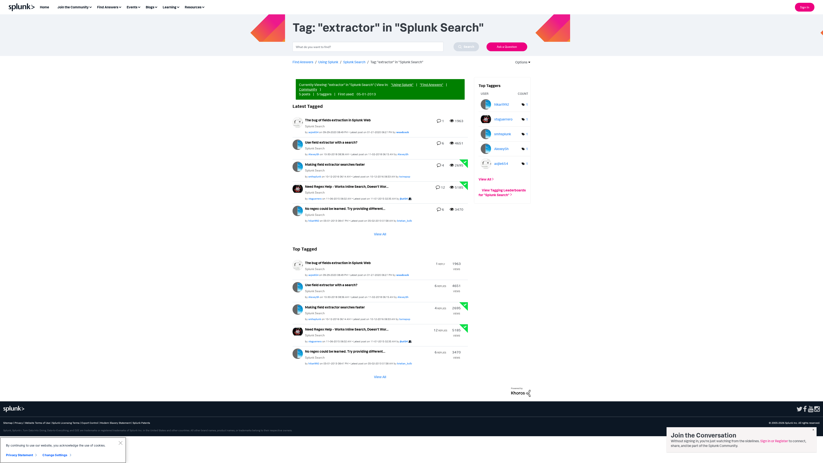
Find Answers (303, 62)
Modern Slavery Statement (115, 422)
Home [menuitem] (44, 7)
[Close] (120, 443)
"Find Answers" (431, 85)
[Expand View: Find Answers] (120, 6)
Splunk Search (354, 62)
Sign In (804, 7)
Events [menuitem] (132, 7)
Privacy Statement (19, 455)
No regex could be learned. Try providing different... (345, 208)
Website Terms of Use (37, 422)
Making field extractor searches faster (335, 164)
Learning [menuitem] (169, 7)
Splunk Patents (141, 422)
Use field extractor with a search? (331, 142)
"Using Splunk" (402, 85)
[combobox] (386, 47)
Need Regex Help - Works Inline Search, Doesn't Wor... (347, 186)
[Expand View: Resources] (203, 6)
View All (380, 234)
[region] (63, 450)
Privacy (19, 422)
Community (308, 89)
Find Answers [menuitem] (107, 7)
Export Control (89, 422)
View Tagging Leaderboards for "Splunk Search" (502, 192)
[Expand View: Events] (139, 6)
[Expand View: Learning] (178, 6)
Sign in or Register (774, 441)
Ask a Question (507, 46)
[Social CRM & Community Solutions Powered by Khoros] (520, 392)
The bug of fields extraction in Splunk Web (338, 120)
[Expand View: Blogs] (156, 6)
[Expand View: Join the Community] (90, 6)
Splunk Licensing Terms (66, 422)
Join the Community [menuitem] (73, 7)
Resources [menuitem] (193, 7)
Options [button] (520, 62)
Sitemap (8, 422)
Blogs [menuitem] (150, 7)
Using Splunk (328, 62)
